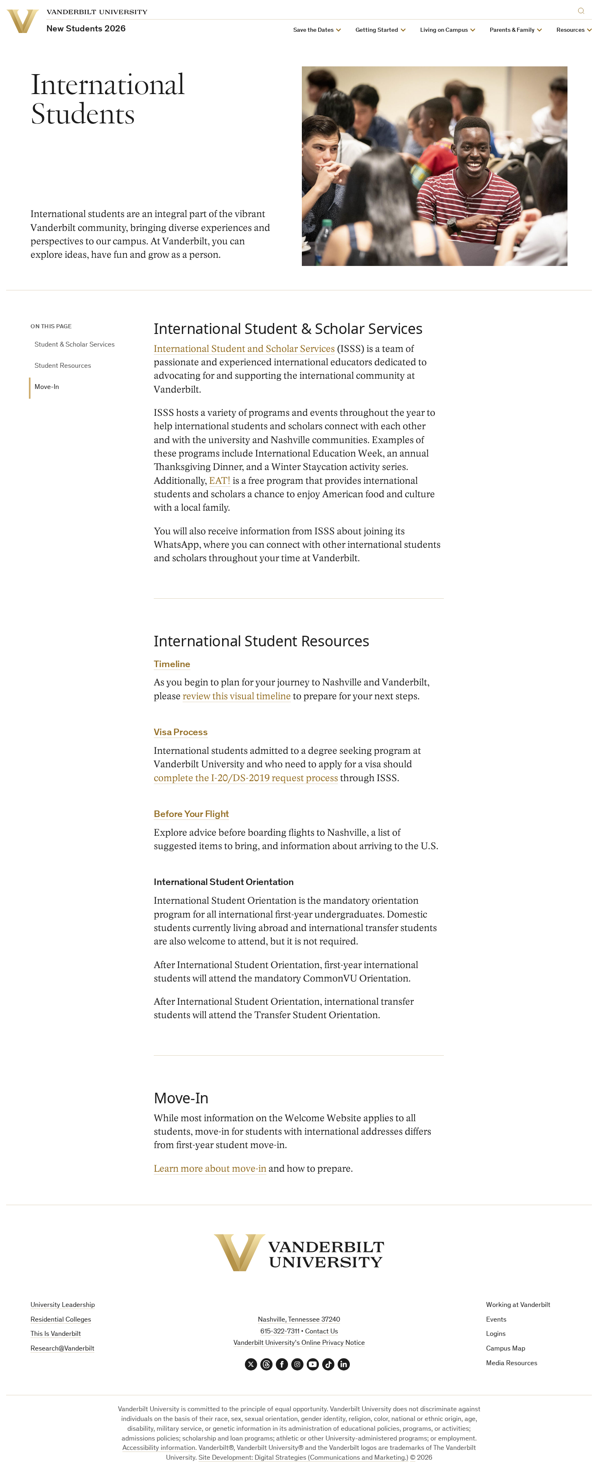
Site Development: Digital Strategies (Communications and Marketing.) (303, 1458)
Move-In (47, 387)
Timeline (172, 665)
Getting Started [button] (377, 30)
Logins (496, 1334)
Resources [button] (571, 30)
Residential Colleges (61, 1320)
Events (496, 1320)
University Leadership (63, 1305)
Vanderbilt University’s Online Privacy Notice (299, 1343)
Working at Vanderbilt (518, 1305)
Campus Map (505, 1349)
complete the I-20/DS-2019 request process (246, 778)
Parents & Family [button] (512, 30)
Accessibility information (158, 1448)
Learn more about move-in (210, 1169)
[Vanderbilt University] (299, 1252)
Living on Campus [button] (444, 30)
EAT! (220, 481)
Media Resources (511, 1363)
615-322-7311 (279, 1332)
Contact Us (321, 1332)
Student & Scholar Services (75, 345)
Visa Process (180, 733)
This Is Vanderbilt (56, 1334)
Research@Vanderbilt (62, 1349)
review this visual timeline (237, 696)
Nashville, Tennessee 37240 (299, 1320)
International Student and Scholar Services (244, 349)
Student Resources (63, 366)
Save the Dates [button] (313, 30)
